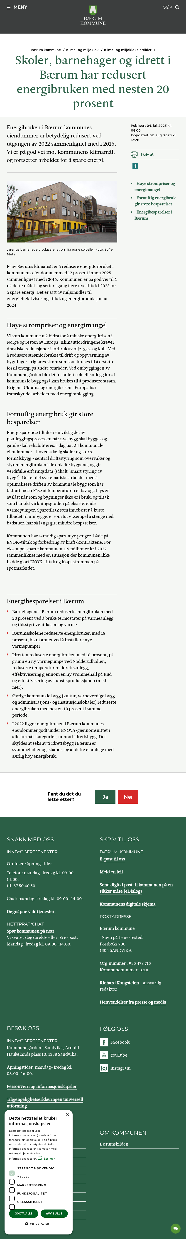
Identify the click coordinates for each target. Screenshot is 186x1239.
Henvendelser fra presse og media (133, 1002)
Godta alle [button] (23, 1213)
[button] (38, 1223)
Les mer (49, 1159)
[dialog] (39, 1172)
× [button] (67, 1115)
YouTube (118, 1055)
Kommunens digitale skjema (128, 904)
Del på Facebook (135, 168)
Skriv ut (147, 154)
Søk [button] (167, 7)
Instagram (120, 1068)
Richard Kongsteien (119, 983)
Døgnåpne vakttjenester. (31, 911)
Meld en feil (111, 872)
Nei (128, 797)
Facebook (120, 1042)
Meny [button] (20, 7)
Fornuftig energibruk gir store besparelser (155, 201)
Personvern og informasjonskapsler (42, 1086)
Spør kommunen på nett (30, 931)
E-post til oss (112, 859)
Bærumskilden (114, 1144)
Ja (105, 797)
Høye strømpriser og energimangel (155, 187)
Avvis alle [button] (54, 1213)
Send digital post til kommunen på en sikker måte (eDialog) (136, 888)
